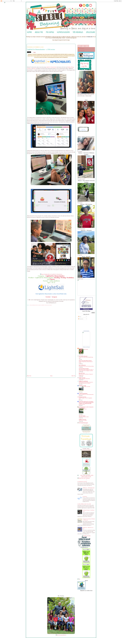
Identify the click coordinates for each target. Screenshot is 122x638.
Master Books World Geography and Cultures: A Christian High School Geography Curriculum (86, 370)
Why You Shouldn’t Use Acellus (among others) (86, 394)
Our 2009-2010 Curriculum (82, 481)
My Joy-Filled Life (82, 365)
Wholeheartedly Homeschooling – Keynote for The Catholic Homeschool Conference (86, 383)
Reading (68, 67)
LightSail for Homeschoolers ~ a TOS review (41, 49)
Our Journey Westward (83, 356)
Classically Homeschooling (84, 368)
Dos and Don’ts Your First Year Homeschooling (86, 366)
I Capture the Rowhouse (83, 393)
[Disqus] (51, 325)
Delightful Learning (82, 385)
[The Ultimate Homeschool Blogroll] (86, 432)
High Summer (86, 349)
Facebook (47, 297)
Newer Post (29, 375)
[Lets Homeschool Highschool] (86, 449)
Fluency (34, 68)
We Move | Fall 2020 (87, 386)
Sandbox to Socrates (82, 419)
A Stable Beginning (81, 48)
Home (51, 375)
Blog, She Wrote (82, 373)
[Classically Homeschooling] (86, 447)
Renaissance (81, 348)
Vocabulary (29, 68)
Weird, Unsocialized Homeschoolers (85, 360)
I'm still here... (85, 496)
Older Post (73, 375)
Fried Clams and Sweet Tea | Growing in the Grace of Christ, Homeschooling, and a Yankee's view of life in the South (86, 402)
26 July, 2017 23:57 (82, 404)
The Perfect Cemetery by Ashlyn (84, 416)
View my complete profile (81, 50)
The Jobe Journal (82, 415)
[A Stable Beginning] (86, 345)
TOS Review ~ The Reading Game (88, 487)
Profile (79, 46)
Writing (72, 67)
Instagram (54, 297)
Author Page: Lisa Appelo (83, 420)
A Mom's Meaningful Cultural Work (84, 378)
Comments (81, 318)
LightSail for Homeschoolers (51, 67)
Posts (80, 316)
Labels (83, 46)
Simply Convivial (82, 377)
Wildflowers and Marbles (83, 381)
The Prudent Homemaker (83, 422)
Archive (87, 46)
